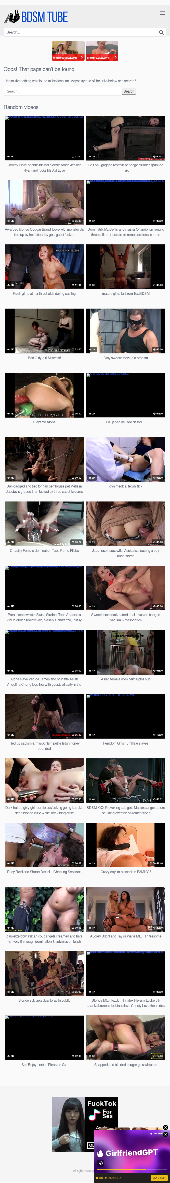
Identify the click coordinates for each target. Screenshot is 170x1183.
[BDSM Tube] (37, 16)
